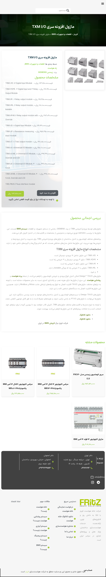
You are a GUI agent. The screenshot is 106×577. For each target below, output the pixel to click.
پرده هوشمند (17, 276)
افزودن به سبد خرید (48, 193)
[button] (102, 3)
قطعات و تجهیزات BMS (61, 34)
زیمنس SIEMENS (45, 72)
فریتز (75, 34)
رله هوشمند (52, 68)
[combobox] (53, 10)
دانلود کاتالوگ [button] (85, 315)
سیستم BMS (22, 228)
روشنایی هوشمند (94, 280)
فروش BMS (50, 323)
